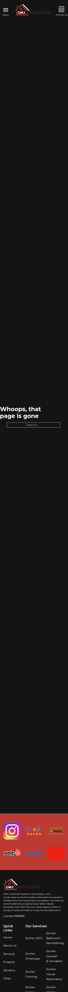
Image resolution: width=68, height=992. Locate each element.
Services (9, 954)
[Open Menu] (5, 10)
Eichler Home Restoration (54, 974)
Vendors (9, 970)
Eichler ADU (34, 938)
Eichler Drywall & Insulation (54, 956)
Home (7, 937)
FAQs (7, 978)
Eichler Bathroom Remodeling (55, 938)
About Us (9, 945)
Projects (9, 962)
